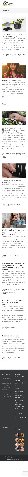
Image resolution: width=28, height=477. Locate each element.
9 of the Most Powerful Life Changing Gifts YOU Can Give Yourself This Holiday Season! (13, 267)
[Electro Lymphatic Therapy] (22, 435)
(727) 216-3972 (19, 380)
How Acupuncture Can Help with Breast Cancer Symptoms (13, 302)
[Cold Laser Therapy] (17, 444)
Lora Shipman (6, 54)
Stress (15, 154)
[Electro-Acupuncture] (22, 444)
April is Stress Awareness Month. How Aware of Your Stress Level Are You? (13, 130)
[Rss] (15, 417)
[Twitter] (20, 417)
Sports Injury (22, 290)
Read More (4, 57)
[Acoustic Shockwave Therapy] (17, 440)
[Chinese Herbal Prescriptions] (22, 440)
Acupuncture (20, 54)
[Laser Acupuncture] (17, 449)
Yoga (13, 55)
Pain (11, 55)
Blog (24, 54)
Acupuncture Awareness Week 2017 (12, 182)
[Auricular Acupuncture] (22, 449)
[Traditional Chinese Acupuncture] (17, 435)
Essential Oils (4, 255)
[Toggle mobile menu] (25, 2)
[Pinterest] (25, 417)
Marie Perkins (6, 204)
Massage (8, 55)
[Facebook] (18, 417)
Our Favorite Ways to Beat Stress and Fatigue (13, 35)
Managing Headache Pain (12, 80)
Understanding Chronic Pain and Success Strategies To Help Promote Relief (13, 232)
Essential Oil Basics (10, 336)
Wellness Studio (19, 154)
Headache (4, 55)
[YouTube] (22, 417)
